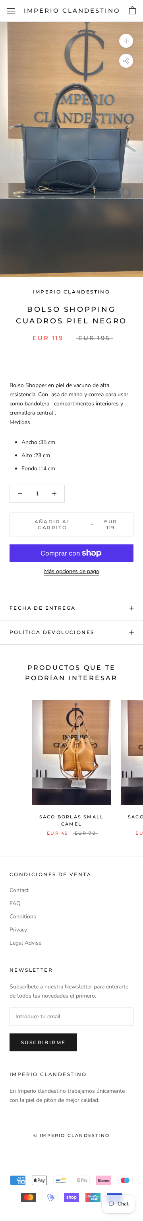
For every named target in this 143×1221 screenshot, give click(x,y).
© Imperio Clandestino (71, 1135)
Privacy (18, 929)
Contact (19, 890)
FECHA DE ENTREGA (42, 608)
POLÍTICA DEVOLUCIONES (52, 632)
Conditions (23, 916)
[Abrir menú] (11, 11)
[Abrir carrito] (132, 11)
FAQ (15, 903)
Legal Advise (25, 943)
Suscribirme (43, 1042)
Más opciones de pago (71, 571)
